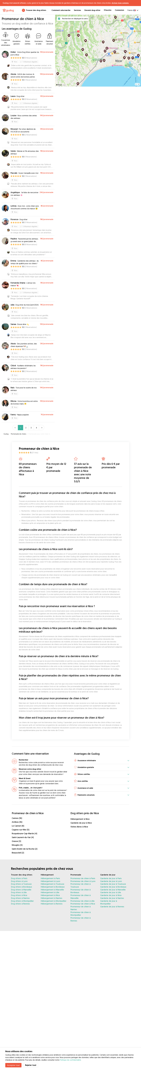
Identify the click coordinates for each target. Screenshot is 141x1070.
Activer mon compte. (120, 3)
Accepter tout (13, 1065)
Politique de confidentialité (70, 1060)
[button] (101, 760)
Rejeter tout (30, 1065)
